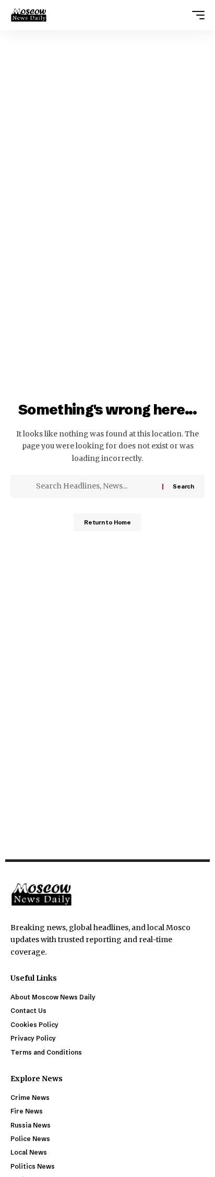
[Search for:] (95, 486)
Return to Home (107, 522)
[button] (196, 15)
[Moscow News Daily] (28, 15)
